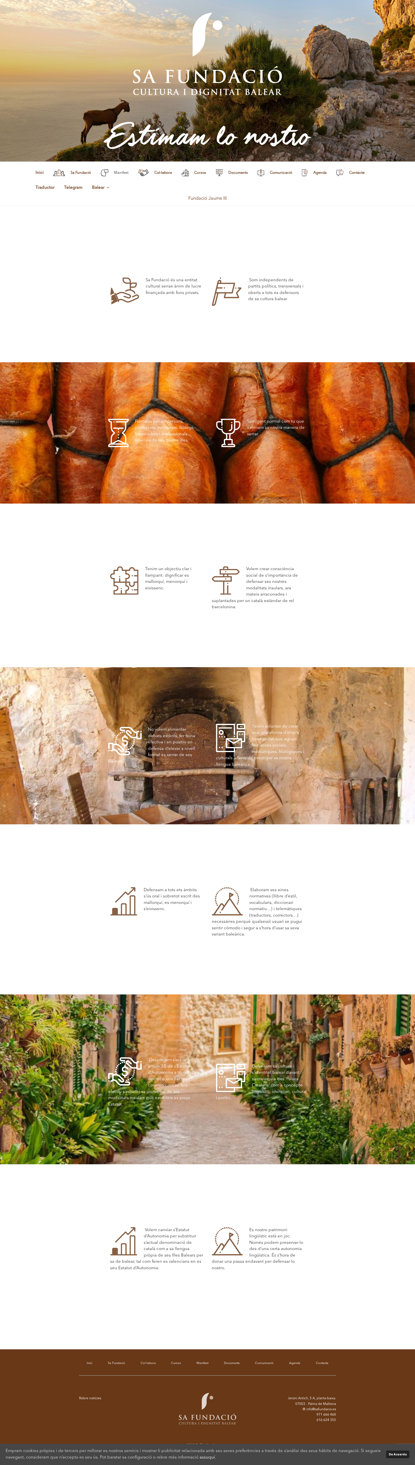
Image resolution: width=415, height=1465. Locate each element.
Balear (98, 188)
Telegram (73, 188)
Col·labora (148, 1363)
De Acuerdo (398, 1454)
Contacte (322, 1363)
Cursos (176, 1363)
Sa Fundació (116, 1363)
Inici (40, 173)
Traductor (45, 188)
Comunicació (264, 1363)
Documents (232, 1363)
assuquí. (208, 1457)
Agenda (294, 1363)
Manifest (202, 1363)
